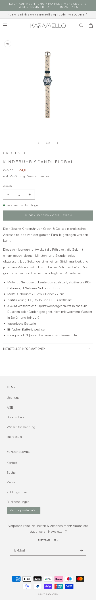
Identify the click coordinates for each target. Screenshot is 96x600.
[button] (5, 25)
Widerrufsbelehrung (21, 427)
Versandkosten (38, 176)
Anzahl (8, 186)
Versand (12, 482)
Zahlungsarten (17, 492)
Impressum (14, 436)
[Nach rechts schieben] (58, 143)
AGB (10, 407)
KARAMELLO (52, 594)
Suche (11, 472)
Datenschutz (15, 417)
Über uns (13, 397)
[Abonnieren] (81, 551)
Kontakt (12, 462)
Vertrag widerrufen (23, 510)
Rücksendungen (18, 502)
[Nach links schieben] (38, 143)
